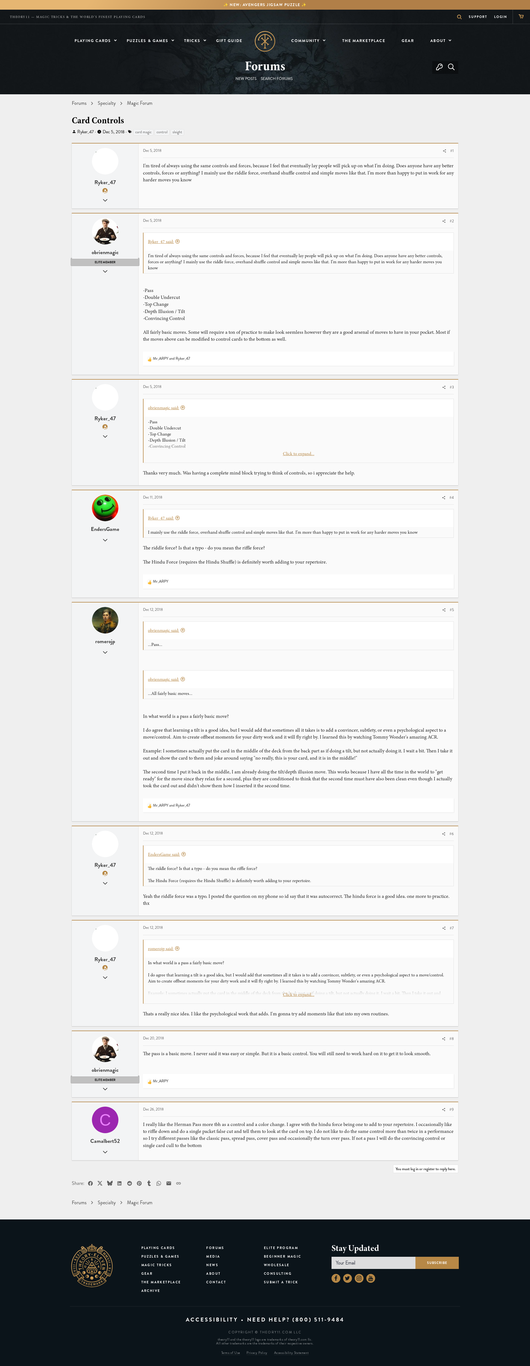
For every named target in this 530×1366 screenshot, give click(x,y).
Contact (216, 1282)
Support (478, 16)
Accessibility (212, 1320)
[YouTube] (370, 1278)
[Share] (444, 151)
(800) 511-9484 (318, 1320)
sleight (177, 132)
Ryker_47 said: (161, 242)
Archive (150, 1290)
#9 (451, 1109)
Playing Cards (158, 1247)
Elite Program (281, 1247)
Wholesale (277, 1265)
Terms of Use (230, 1353)
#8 (451, 1038)
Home (265, 41)
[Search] (451, 67)
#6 (451, 833)
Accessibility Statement (291, 1353)
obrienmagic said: (163, 408)
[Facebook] (336, 1278)
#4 (451, 497)
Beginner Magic (282, 1256)
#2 (452, 221)
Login (500, 16)
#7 (452, 928)
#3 (452, 387)
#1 (452, 150)
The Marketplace (161, 1282)
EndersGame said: (164, 854)
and (171, 358)
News (212, 1265)
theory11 (92, 1265)
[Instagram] (359, 1278)
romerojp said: (161, 949)
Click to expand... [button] (298, 454)
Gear (147, 1273)
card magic (143, 132)
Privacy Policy (257, 1353)
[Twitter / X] (347, 1278)
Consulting (278, 1273)
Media (213, 1256)
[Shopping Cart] (521, 17)
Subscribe (437, 1262)
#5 (452, 609)
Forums (215, 1247)
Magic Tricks (156, 1265)
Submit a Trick (281, 1282)
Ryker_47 (85, 132)
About (213, 1273)
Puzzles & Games (160, 1256)
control (162, 132)
